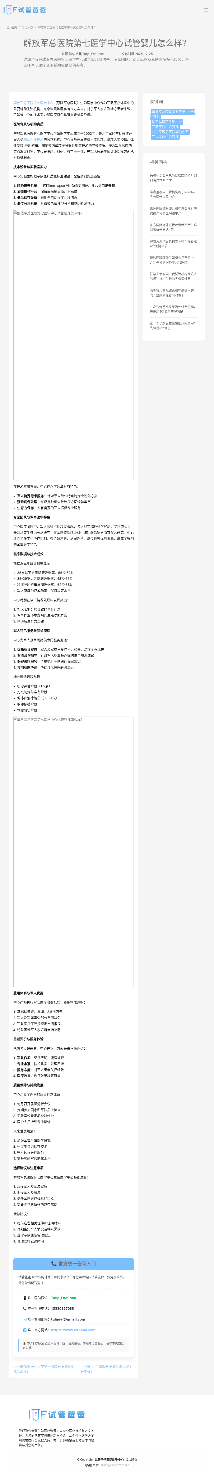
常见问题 (27, 27)
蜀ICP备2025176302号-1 (115, 1465)
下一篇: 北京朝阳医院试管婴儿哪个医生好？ (106, 1369)
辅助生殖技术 (33, 139)
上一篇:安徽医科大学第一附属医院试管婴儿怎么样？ (43, 1369)
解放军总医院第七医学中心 (33, 103)
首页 (13, 27)
